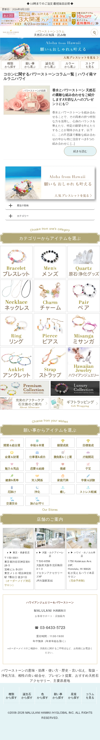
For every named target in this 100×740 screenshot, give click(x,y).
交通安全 (11, 503)
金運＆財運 (12, 457)
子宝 (88, 468)
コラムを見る (90, 695)
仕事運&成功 (37, 457)
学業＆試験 (88, 480)
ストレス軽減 (88, 492)
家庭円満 (62, 480)
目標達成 (88, 445)
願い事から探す (58, 695)
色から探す (42, 695)
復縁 (63, 468)
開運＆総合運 (11, 445)
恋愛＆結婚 (37, 468)
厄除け (12, 492)
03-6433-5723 (52, 627)
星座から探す (73, 695)
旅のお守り (37, 503)
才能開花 (88, 457)
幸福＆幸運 (37, 445)
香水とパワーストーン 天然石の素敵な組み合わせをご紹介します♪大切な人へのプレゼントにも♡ (74, 97)
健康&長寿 (12, 480)
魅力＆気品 (12, 468)
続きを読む (80, 151)
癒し (63, 492)
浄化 (37, 492)
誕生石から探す (27, 695)
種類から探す (11, 695)
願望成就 (62, 445)
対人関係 (37, 480)
